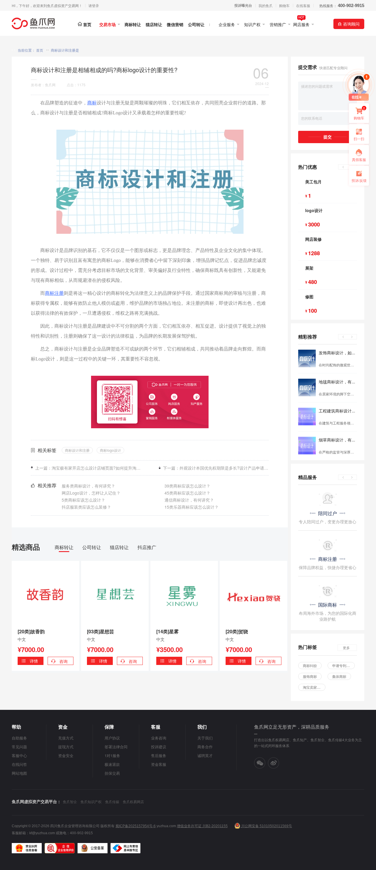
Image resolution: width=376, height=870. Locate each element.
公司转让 (196, 24)
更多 (346, 647)
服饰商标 (310, 676)
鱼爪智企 (70, 801)
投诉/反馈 (359, 180)
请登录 (93, 5)
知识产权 (252, 24)
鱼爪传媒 (112, 801)
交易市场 (107, 24)
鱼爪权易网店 (133, 801)
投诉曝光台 (243, 5)
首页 (87, 24)
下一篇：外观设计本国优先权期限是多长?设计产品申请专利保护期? (216, 468)
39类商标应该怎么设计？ (187, 486)
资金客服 (158, 764)
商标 (92, 102)
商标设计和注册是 (65, 50)
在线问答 (19, 764)
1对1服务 (112, 755)
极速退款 (112, 764)
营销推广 (278, 24)
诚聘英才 (205, 755)
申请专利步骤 (342, 665)
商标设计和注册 (77, 450)
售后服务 (158, 755)
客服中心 (19, 755)
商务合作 (205, 746)
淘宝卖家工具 (313, 687)
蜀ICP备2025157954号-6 (135, 826)
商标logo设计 (110, 450)
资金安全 (65, 755)
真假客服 (359, 159)
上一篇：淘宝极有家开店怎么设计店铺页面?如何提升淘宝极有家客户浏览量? (88, 468)
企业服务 (227, 24)
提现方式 (65, 746)
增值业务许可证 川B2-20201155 (202, 826)
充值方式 (65, 738)
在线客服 (303, 5)
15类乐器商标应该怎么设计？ (191, 507)
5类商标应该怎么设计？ (83, 500)
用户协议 (112, 738)
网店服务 (301, 24)
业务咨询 (158, 738)
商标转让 (133, 24)
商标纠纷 (310, 665)
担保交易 (112, 773)
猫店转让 (154, 24)
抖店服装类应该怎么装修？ (86, 507)
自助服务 (19, 738)
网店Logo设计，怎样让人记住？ (91, 493)
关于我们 (205, 738)
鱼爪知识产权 (91, 801)
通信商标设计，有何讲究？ (189, 500)
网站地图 (19, 773)
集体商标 (339, 676)
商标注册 (54, 293)
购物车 (284, 5)
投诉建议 (158, 746)
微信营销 (175, 24)
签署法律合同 (116, 746)
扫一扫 (356, 140)
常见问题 (19, 746)
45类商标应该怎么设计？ (187, 493)
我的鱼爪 (265, 5)
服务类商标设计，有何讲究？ (88, 486)
